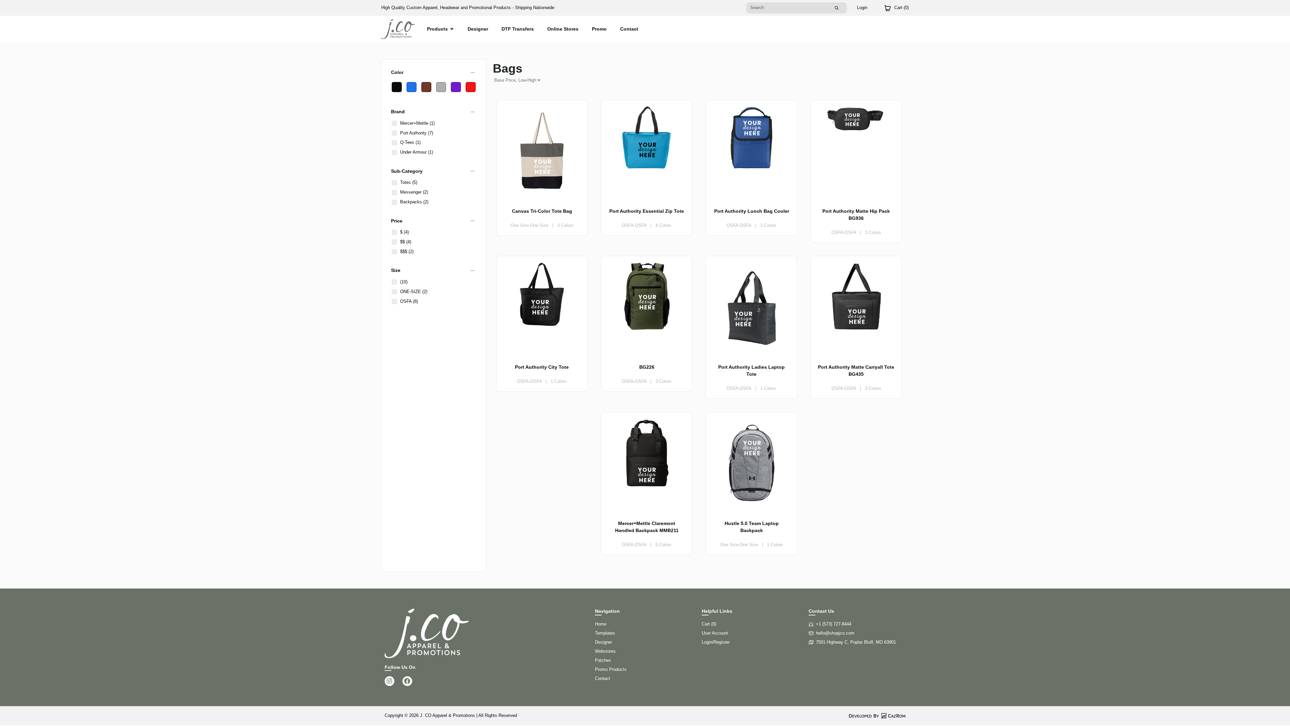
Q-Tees (410, 142)
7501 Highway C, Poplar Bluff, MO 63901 (856, 642)
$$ (405, 241)
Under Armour (416, 152)
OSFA (409, 301)
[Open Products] (451, 29)
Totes (408, 182)
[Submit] (837, 7)
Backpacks (414, 201)
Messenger (414, 192)
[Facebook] (407, 681)
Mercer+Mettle (417, 123)
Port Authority (416, 132)
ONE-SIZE (413, 291)
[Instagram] (389, 681)
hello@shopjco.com (835, 633)
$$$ (407, 251)
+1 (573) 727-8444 (833, 624)
